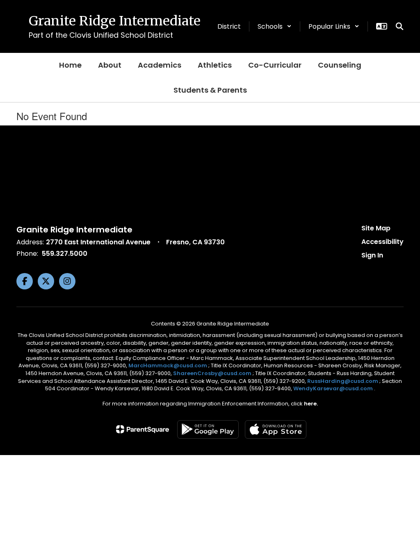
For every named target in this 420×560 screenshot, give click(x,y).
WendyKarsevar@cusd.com (333, 388)
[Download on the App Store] (275, 429)
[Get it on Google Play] (208, 429)
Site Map (375, 228)
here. (311, 403)
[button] (275, 26)
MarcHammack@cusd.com (167, 365)
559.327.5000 (64, 253)
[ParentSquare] (142, 429)
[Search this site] (399, 26)
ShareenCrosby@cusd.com (212, 373)
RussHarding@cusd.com (342, 381)
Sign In (372, 255)
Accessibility (382, 241)
